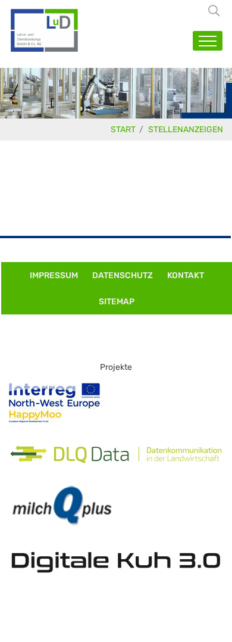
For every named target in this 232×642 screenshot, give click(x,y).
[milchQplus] (62, 506)
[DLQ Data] (116, 454)
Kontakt (185, 275)
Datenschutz (122, 275)
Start (123, 129)
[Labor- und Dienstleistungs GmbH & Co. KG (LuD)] (44, 30)
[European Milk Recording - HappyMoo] (54, 403)
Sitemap (116, 302)
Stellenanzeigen (185, 129)
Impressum (54, 275)
